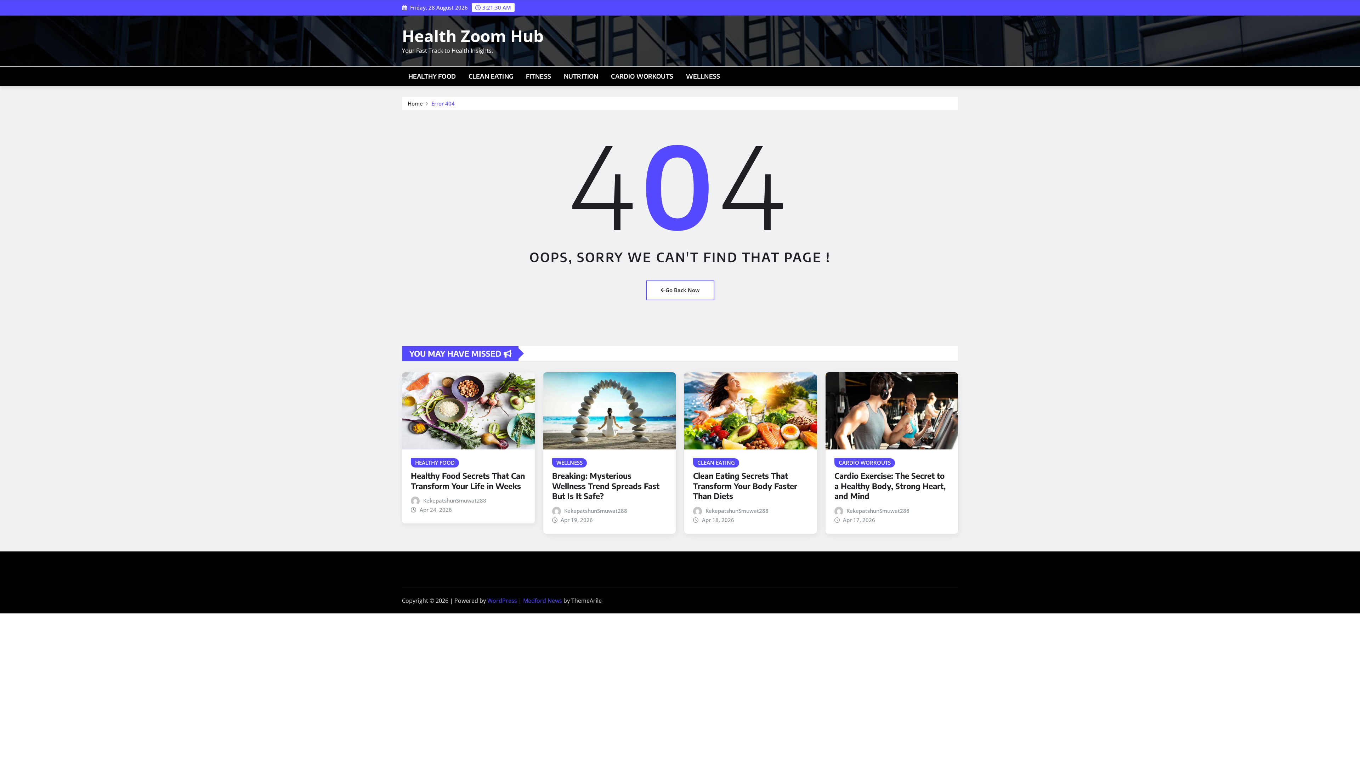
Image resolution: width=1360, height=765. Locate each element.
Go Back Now (682, 290)
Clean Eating (491, 76)
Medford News (542, 601)
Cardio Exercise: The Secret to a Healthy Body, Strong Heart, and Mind (890, 486)
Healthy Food (432, 76)
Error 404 (443, 103)
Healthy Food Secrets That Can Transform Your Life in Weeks (468, 481)
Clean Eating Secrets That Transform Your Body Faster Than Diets (745, 486)
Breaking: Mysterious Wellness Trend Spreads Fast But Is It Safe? (605, 486)
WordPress (502, 601)
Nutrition (581, 76)
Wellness (703, 76)
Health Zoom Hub (473, 36)
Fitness (538, 76)
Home (415, 103)
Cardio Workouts (642, 76)
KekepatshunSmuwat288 (454, 500)
